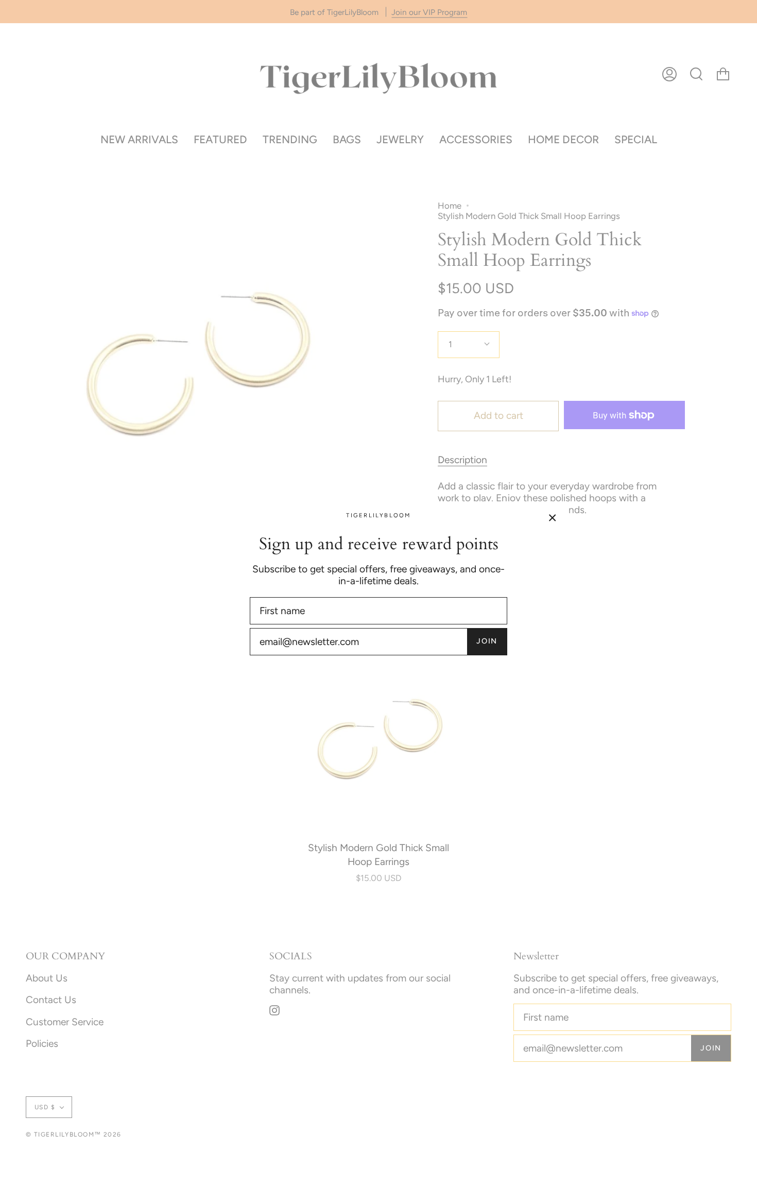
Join (486, 641)
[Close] (552, 517)
